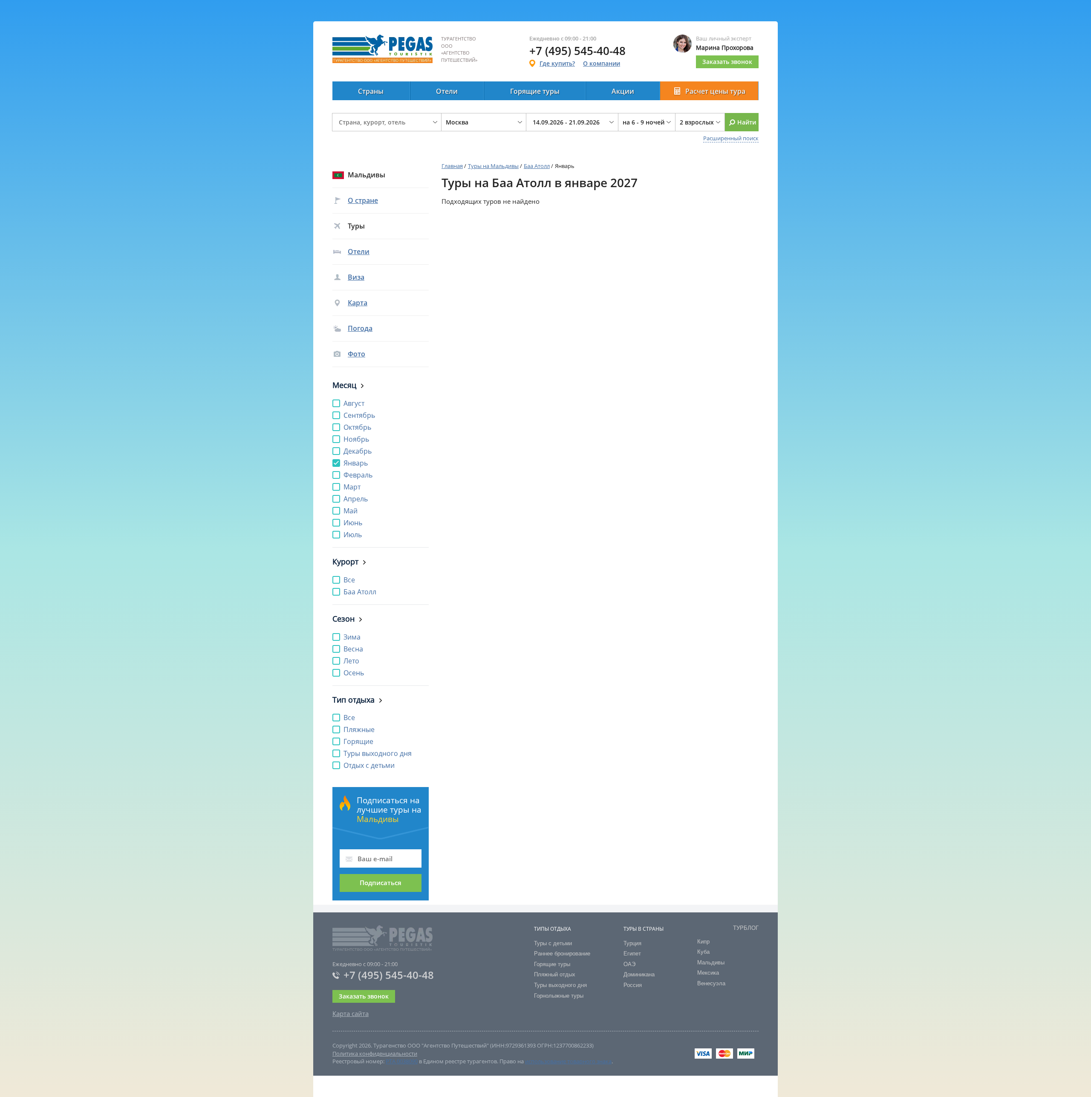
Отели (447, 91)
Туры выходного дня (560, 985)
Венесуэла (711, 983)
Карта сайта (350, 1013)
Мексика (708, 973)
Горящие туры (535, 91)
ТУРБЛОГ (746, 928)
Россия (632, 985)
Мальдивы (710, 962)
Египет (632, 953)
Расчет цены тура (715, 91)
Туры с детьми (553, 943)
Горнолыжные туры (558, 996)
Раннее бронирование (562, 953)
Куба (703, 952)
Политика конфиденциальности (374, 1053)
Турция (632, 943)
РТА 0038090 (402, 1061)
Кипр (703, 941)
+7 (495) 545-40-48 (388, 975)
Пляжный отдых (554, 974)
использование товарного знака (568, 1061)
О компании (601, 63)
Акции (623, 91)
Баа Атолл (537, 166)
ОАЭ (629, 964)
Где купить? (557, 63)
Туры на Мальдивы (493, 166)
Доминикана (639, 974)
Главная (452, 166)
